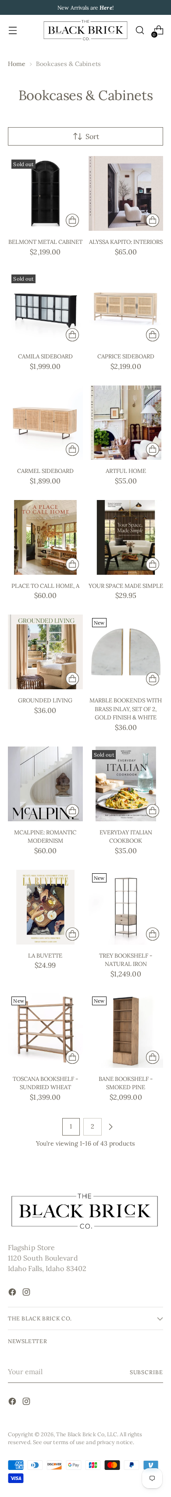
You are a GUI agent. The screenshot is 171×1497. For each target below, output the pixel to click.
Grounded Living (45, 700)
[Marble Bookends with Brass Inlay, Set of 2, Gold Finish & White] (126, 652)
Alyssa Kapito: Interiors (126, 242)
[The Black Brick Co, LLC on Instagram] (27, 1293)
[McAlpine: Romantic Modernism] (45, 784)
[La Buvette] (45, 907)
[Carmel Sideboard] (45, 423)
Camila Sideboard (45, 356)
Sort (92, 136)
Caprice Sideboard (125, 356)
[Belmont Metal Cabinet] (45, 193)
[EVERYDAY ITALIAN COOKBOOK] (126, 784)
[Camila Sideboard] (45, 308)
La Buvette (45, 955)
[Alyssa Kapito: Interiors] (126, 193)
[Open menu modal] (12, 30)
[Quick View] (72, 220)
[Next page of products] (110, 1127)
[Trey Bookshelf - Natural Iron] (126, 907)
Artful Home (126, 471)
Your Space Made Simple (126, 586)
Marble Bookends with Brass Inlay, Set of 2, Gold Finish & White (125, 709)
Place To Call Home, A (45, 586)
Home (16, 64)
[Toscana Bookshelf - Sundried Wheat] (45, 1030)
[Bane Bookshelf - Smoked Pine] (126, 1030)
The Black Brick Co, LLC (86, 1434)
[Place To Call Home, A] (45, 537)
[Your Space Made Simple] (126, 537)
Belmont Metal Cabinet (45, 242)
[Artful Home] (126, 423)
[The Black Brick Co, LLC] (85, 30)
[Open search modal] (140, 30)
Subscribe (146, 1371)
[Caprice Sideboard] (126, 308)
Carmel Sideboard (45, 471)
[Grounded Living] (45, 652)
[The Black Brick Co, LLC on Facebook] (13, 1293)
